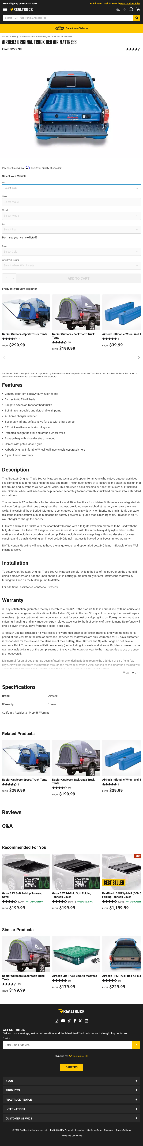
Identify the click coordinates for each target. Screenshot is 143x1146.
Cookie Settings (123, 1130)
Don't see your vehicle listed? (19, 237)
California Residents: (26, 712)
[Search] (136, 18)
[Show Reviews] (133, 49)
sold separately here (72, 449)
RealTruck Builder (130, 3)
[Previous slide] (4, 357)
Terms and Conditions (71, 1135)
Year (4, 182)
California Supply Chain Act (100, 1130)
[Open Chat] (118, 9)
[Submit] (136, 1045)
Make (4, 196)
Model (5, 210)
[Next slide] (139, 357)
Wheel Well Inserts (10, 260)
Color (4, 246)
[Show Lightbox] (71, 107)
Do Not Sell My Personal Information (67, 1130)
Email (6, 1038)
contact (39, 587)
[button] (71, 1081)
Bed (4, 224)
